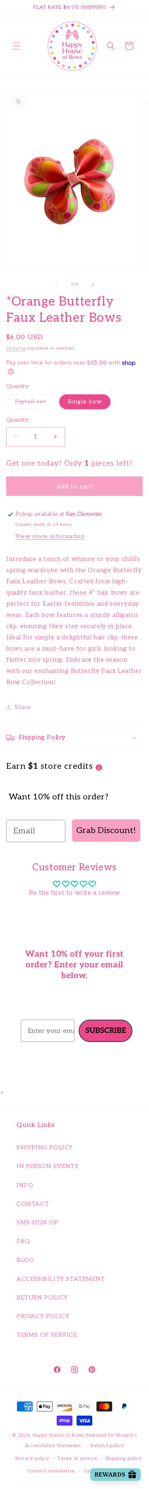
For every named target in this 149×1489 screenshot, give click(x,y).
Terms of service (77, 1458)
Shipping (16, 348)
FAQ (23, 1241)
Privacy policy (32, 1458)
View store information (49, 536)
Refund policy (107, 1445)
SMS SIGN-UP (37, 1222)
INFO (25, 1185)
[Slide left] (56, 285)
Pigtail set (35, 401)
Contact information (51, 1471)
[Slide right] (93, 285)
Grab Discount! (106, 831)
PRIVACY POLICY (43, 1316)
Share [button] (22, 707)
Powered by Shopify (110, 1435)
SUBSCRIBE (105, 1030)
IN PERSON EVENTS (48, 1166)
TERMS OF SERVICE (47, 1334)
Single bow (85, 401)
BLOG (25, 1259)
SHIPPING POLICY (45, 1147)
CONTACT (33, 1203)
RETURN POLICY (42, 1297)
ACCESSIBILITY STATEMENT (61, 1279)
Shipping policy (123, 1458)
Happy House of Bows (58, 1435)
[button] (16, 46)
